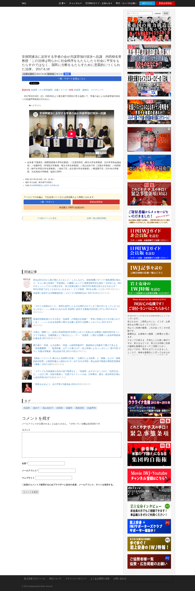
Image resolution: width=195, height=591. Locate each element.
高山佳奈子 (48, 408)
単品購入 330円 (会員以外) (71, 207)
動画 (67, 74)
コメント (26, 430)
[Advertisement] (71, 27)
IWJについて (55, 578)
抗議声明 (91, 408)
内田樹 (59, 408)
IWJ (24, 3)
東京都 (59, 74)
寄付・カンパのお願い (126, 3)
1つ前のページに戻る (47, 218)
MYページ (147, 3)
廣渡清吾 (79, 408)
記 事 (61, 3)
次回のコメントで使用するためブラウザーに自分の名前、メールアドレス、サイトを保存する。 (69, 485)
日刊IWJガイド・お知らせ (98, 3)
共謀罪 (26, 408)
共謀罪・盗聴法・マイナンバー (88, 90)
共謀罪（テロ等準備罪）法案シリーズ (49, 90)
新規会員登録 (165, 3)
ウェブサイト (28, 478)
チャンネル (74, 3)
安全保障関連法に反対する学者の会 (44, 185)
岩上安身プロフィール (34, 578)
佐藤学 (69, 408)
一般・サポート (47, 202)
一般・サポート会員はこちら (71, 78)
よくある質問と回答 (100, 578)
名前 (24, 463)
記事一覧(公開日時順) (96, 218)
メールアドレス (30, 470)
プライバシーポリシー (75, 578)
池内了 (36, 408)
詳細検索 (157, 13)
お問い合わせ (120, 578)
